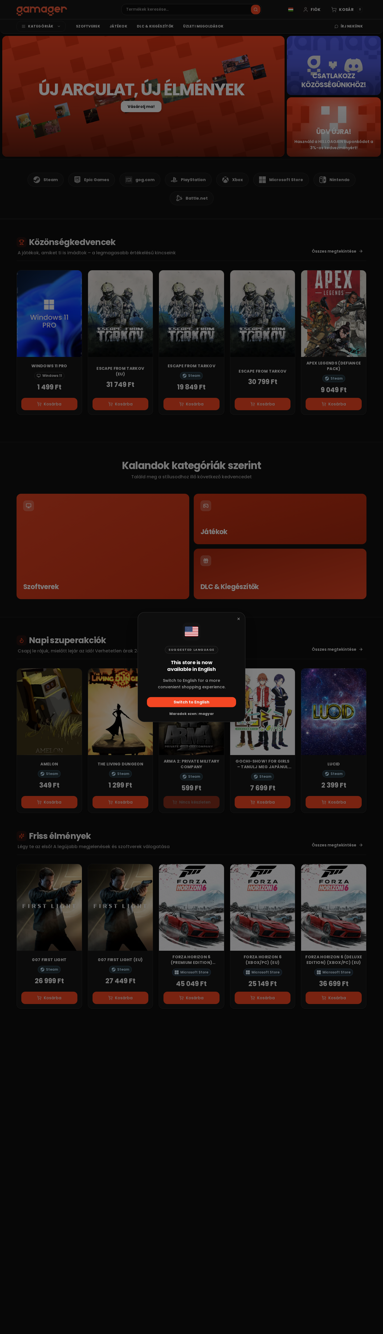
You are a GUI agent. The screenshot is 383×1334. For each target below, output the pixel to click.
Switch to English (191, 702)
